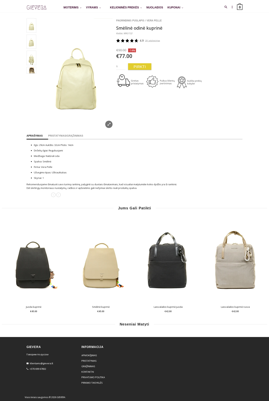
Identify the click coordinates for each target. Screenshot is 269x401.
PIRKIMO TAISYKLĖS (92, 382)
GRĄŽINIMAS (88, 366)
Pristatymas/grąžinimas (65, 135)
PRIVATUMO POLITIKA (93, 377)
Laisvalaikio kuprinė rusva (235, 306)
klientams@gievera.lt (41, 363)
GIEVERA (61, 397)
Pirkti (140, 67)
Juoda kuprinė (33, 306)
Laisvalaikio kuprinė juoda (168, 306)
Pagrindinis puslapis (130, 20)
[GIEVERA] (37, 7)
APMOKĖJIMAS (89, 355)
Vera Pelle (154, 20)
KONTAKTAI (87, 371)
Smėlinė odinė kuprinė (139, 28)
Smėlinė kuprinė (101, 306)
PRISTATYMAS (89, 360)
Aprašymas (35, 135)
